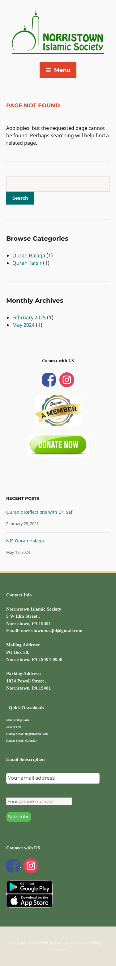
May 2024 (23, 324)
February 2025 (29, 317)
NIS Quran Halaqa (25, 541)
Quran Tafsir (27, 262)
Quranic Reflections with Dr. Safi (40, 512)
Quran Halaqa (28, 255)
